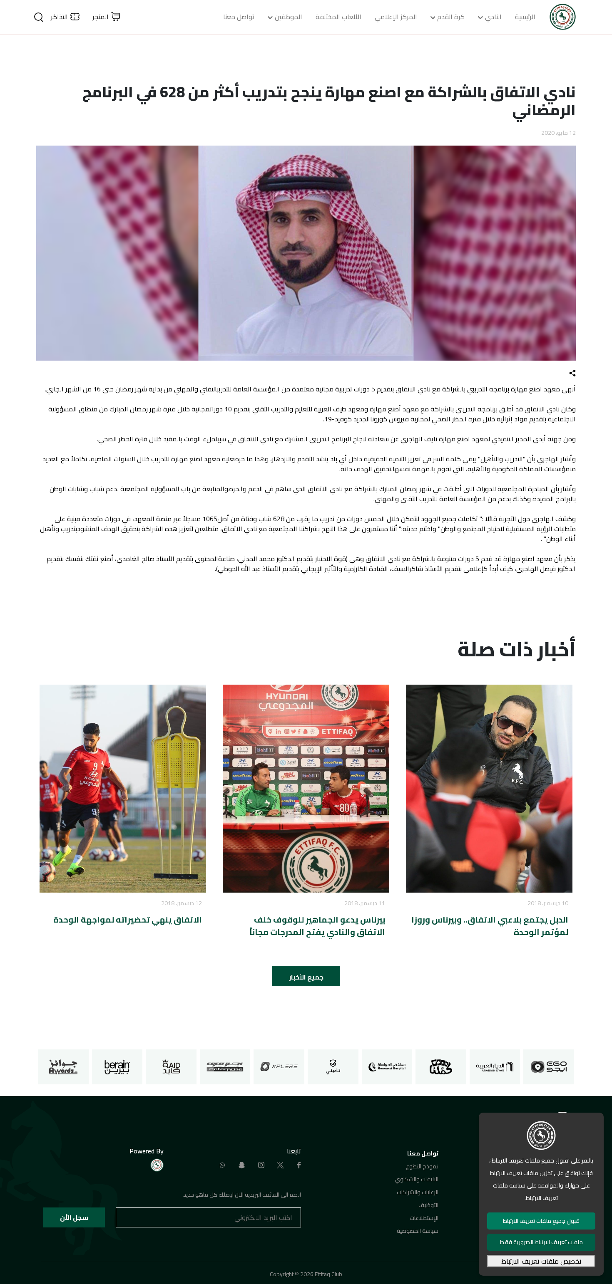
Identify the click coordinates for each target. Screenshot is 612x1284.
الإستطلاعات (424, 1217)
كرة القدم (451, 16)
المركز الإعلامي (396, 16)
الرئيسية (525, 16)
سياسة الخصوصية (417, 1230)
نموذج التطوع (422, 1166)
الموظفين (288, 16)
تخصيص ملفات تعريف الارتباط (541, 1261)
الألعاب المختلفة (338, 16)
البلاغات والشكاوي (416, 1179)
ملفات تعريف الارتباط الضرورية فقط (541, 1242)
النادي (493, 16)
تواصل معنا (238, 16)
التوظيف (428, 1205)
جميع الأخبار (306, 977)
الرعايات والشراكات (417, 1192)
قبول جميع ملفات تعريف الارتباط (541, 1220)
